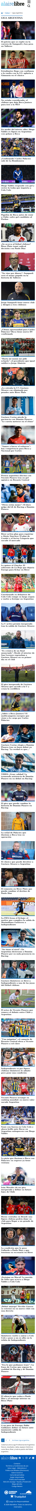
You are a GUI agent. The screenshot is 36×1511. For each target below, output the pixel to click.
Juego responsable (17, 1477)
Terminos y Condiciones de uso (17, 1466)
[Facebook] (19, 1458)
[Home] (13, 4)
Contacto (17, 1464)
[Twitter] (23, 1458)
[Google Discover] (33, 1458)
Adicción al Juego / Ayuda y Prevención (17, 1482)
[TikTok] (29, 1458)
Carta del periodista (17, 1475)
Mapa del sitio (17, 1484)
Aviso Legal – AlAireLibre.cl (17, 1468)
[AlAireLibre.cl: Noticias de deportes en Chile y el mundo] (9, 1457)
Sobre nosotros (17, 1473)
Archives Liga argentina (20, 1440)
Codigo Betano (17, 1486)
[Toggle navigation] (29, 1)
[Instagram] (26, 1458)
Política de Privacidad (17, 1479)
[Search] (29, 6)
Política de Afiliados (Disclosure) (17, 1470)
